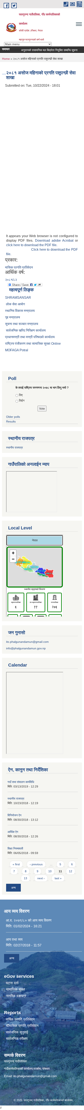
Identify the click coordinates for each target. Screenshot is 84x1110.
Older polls (13, 416)
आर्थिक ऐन (13, 831)
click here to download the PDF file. (31, 245)
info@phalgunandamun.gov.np (26, 648)
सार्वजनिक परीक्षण (17, 1039)
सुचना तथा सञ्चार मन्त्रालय (21, 324)
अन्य (13, 887)
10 (50, 871)
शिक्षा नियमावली (15, 848)
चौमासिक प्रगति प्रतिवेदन (22, 1026)
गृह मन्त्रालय (12, 317)
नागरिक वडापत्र (16, 996)
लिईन (21, 400)
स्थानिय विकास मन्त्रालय (20, 310)
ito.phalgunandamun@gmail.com (27, 641)
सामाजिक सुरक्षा (15, 989)
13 (25, 878)
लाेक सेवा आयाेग (15, 304)
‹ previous (36, 864)
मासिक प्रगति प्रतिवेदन (19, 267)
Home (6, 58)
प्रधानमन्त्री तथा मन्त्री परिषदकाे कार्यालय (30, 337)
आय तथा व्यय (14, 939)
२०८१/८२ (11, 279)
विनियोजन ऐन (14, 815)
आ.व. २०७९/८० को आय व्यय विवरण (28, 920)
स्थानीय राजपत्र (14, 447)
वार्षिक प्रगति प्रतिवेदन (20, 1019)
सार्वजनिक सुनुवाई (17, 1032)
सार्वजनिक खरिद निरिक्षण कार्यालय (25, 330)
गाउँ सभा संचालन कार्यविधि (21, 782)
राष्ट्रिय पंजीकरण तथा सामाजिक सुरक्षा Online (33, 343)
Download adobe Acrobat (55, 240)
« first (16, 864)
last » (58, 878)
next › (41, 878)
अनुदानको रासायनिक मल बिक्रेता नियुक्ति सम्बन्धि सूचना (44, 50)
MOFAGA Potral (16, 350)
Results (11, 421)
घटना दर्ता (12, 983)
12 (70, 871)
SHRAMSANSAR (18, 297)
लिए (21, 395)
